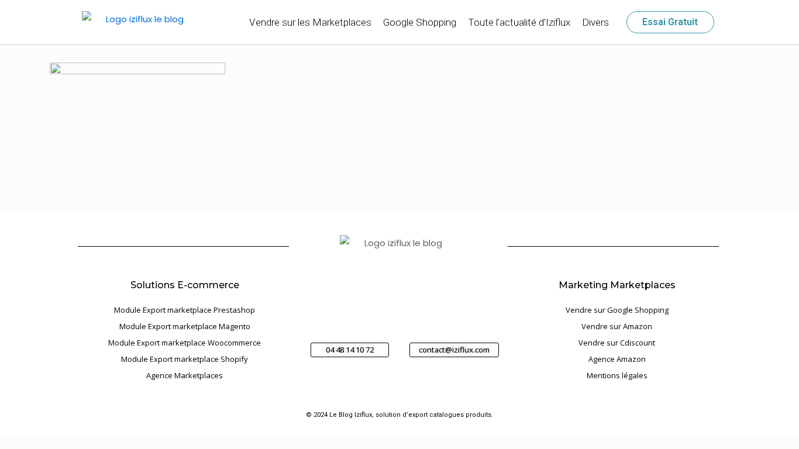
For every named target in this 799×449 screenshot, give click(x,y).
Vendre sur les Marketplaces (310, 22)
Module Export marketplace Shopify (184, 359)
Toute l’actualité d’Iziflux (519, 22)
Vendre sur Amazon (616, 326)
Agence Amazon (617, 359)
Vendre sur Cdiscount (616, 342)
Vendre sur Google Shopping (617, 310)
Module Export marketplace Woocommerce (184, 342)
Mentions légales (617, 375)
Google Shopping (419, 22)
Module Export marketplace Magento (184, 326)
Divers (595, 22)
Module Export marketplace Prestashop (184, 310)
